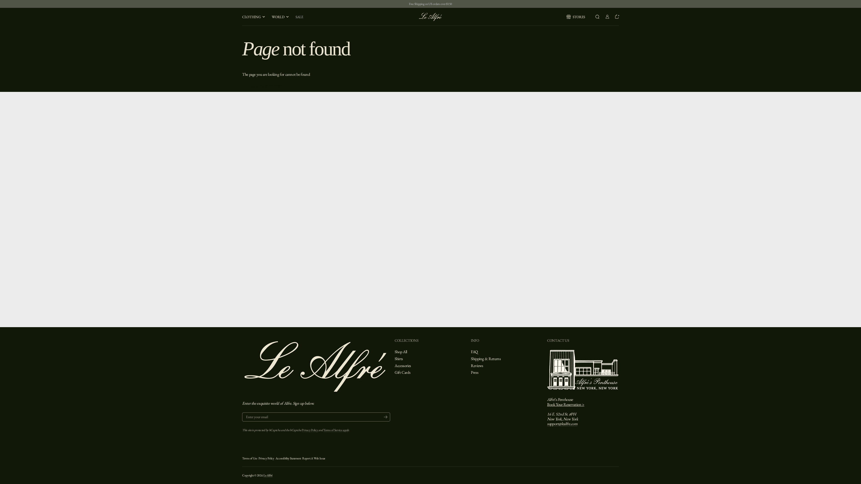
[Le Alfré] (430, 16)
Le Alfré (267, 475)
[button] (597, 17)
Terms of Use (249, 458)
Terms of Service (333, 430)
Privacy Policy (310, 430)
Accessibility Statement (288, 458)
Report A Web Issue (313, 458)
